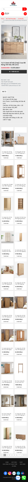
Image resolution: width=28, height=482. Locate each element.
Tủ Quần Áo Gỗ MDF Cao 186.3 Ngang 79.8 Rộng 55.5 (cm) (7, 185)
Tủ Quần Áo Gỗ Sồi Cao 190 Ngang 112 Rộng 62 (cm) (7, 316)
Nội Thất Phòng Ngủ (11, 18)
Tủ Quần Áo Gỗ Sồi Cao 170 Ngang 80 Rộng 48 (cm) (7, 152)
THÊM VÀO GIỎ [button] (14, 71)
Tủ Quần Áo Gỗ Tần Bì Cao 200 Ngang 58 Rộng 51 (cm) (20, 250)
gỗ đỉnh (14, 466)
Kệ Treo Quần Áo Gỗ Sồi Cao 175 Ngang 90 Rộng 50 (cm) (7, 414)
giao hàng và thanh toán (10, 464)
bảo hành (22, 464)
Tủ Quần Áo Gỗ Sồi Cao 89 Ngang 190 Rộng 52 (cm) (20, 447)
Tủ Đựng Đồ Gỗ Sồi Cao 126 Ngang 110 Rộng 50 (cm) (20, 152)
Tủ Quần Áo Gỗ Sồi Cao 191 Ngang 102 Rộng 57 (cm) (7, 381)
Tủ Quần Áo (21, 18)
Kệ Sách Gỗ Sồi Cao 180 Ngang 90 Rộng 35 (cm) (20, 218)
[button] (2, 42)
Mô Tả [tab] (4, 91)
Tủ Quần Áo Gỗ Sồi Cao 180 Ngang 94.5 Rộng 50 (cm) (7, 218)
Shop (21, 462)
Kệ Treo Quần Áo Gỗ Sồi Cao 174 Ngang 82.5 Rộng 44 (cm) (20, 381)
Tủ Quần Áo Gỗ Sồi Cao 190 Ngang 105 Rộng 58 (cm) (20, 316)
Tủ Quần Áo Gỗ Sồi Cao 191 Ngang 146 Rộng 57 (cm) (20, 349)
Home (2, 18)
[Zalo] (18, 477)
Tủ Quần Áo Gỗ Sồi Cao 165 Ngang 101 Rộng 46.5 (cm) (7, 283)
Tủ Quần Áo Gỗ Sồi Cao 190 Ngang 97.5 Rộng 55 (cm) (20, 283)
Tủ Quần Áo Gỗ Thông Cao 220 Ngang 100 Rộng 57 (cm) (7, 250)
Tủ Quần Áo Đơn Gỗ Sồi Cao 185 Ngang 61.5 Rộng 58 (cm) (7, 349)
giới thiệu (14, 462)
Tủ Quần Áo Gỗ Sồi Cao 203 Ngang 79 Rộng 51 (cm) (20, 414)
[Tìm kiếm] (24, 9)
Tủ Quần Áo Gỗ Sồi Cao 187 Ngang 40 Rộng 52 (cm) (7, 447)
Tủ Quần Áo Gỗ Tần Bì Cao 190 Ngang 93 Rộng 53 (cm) (20, 185)
